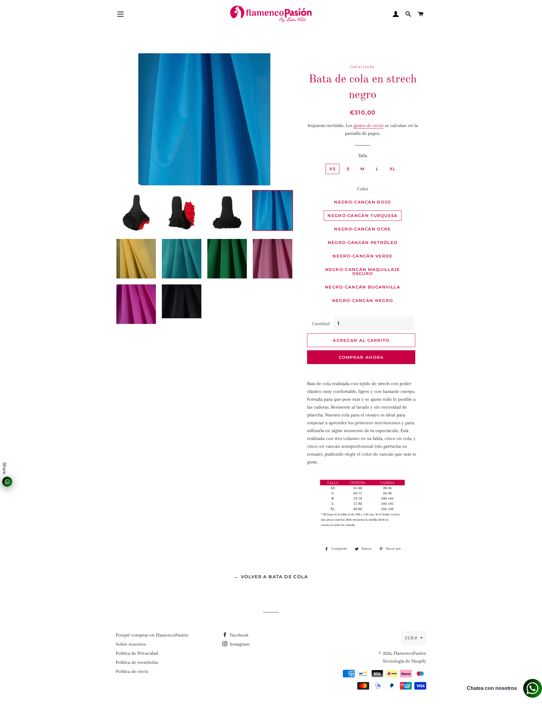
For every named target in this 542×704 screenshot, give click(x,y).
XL (393, 168)
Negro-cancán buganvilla (362, 286)
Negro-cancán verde (362, 255)
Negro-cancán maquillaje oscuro (362, 271)
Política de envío (132, 671)
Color (362, 189)
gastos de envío (368, 125)
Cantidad (321, 323)
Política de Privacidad (137, 653)
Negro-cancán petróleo (362, 242)
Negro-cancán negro (362, 300)
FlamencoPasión (410, 653)
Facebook (238, 635)
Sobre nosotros (131, 644)
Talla (362, 155)
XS (332, 168)
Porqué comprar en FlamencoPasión (152, 635)
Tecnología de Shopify (404, 661)
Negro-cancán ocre (362, 228)
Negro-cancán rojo (362, 201)
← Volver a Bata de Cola (271, 577)
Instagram (239, 644)
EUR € (411, 638)
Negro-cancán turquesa (362, 215)
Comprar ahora (361, 357)
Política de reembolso (137, 662)
